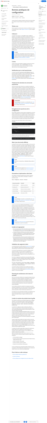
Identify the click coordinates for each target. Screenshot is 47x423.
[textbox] (4, 8)
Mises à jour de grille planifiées (26, 96)
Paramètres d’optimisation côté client (42, 33)
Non (42, 9)
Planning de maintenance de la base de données (42, 41)
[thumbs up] (24, 422)
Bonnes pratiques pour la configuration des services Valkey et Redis (23, 358)
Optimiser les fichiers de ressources (21, 221)
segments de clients (29, 246)
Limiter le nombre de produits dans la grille (41, 44)
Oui (40, 9)
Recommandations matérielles (4, 16)
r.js (22, 229)
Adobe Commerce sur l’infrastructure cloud (24, 103)
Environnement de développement (4, 23)
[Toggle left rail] (8, 3)
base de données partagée (29, 269)
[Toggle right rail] (39, 3)
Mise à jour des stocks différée (41, 30)
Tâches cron (40, 14)
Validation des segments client (42, 38)
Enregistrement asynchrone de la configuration (41, 26)
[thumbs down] (26, 422)
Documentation (14, 5)
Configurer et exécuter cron (25, 29)
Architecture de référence (5, 21)
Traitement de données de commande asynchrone (42, 23)
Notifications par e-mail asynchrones (42, 21)
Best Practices (17, 16)
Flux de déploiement (4, 30)
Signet (40, 11)
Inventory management (29, 169)
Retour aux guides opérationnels (4, 35)
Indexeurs (40, 16)
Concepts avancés (4, 32)
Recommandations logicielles (4, 19)
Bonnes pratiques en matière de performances (20, 7)
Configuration (21, 16)
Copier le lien (44, 11)
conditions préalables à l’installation (24, 57)
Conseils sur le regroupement (41, 35)
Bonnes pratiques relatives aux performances (20, 354)
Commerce (19, 5)
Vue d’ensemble (4, 13)
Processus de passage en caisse (5, 26)
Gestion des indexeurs (16, 356)
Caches (40, 18)
